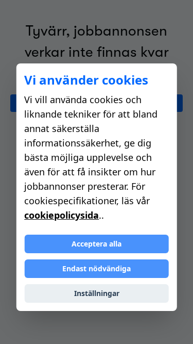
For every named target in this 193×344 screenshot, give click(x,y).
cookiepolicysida (61, 215)
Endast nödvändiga (96, 268)
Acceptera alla (96, 244)
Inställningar (96, 293)
